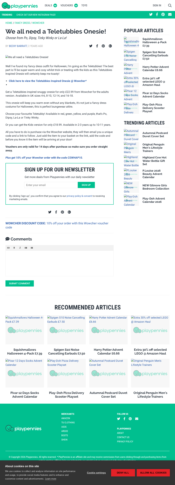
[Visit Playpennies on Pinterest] (163, 15)
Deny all (123, 472)
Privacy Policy (125, 441)
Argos (64, 431)
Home (8, 22)
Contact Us (123, 437)
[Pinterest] (103, 46)
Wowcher (38, 22)
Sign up (86, 185)
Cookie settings (96, 472)
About (120, 433)
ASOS (63, 426)
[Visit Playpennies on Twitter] (150, 15)
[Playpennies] (20, 5)
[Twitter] (90, 46)
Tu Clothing (68, 422)
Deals (48, 5)
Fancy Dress (22, 22)
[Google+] (110, 46)
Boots (64, 435)
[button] (8, 248)
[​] (59, 263)
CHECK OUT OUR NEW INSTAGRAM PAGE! (36, 14)
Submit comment (19, 283)
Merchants (67, 414)
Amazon (65, 418)
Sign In (157, 5)
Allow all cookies (153, 472)
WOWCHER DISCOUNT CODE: (25, 223)
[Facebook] (97, 46)
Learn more (50, 478)
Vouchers (66, 5)
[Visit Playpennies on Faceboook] (157, 15)
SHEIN (64, 439)
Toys (84, 5)
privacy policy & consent (79, 196)
